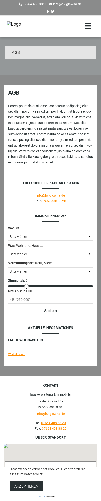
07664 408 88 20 (35, 4)
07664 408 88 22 (54, 428)
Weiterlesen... (16, 354)
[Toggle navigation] (88, 26)
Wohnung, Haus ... (25, 245)
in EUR (20, 291)
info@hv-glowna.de (67, 4)
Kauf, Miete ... (31, 263)
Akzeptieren (26, 486)
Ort (13, 228)
